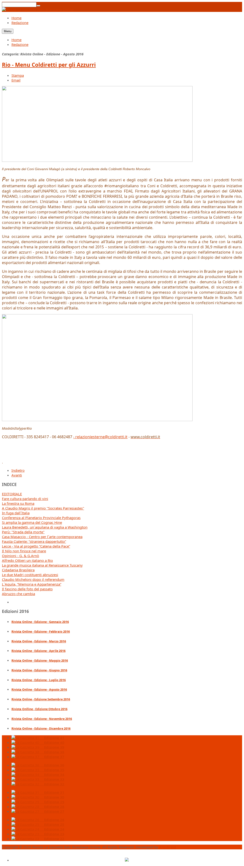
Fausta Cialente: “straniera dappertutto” (34, 541)
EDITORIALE (12, 493)
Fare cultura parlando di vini (25, 498)
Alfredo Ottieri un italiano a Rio (27, 560)
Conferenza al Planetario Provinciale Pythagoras (41, 517)
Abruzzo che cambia (18, 593)
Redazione (19, 44)
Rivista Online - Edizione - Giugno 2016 (39, 670)
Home (16, 39)
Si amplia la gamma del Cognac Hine (32, 522)
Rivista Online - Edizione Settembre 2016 (40, 699)
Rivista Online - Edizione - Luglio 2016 (38, 680)
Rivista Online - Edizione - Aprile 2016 (38, 651)
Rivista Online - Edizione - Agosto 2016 (39, 690)
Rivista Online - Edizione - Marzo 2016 (38, 641)
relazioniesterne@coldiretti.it (101, 436)
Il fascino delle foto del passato (27, 589)
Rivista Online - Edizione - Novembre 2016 (41, 719)
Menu (7, 31)
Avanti (16, 475)
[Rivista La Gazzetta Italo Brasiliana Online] (38, 9)
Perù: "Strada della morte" (23, 531)
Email (15, 80)
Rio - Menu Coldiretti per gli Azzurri (49, 64)
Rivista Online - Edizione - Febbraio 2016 (40, 632)
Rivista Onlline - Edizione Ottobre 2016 (39, 709)
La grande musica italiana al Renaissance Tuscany (42, 565)
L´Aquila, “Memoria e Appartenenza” (31, 584)
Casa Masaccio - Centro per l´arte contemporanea (42, 536)
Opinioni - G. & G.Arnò (20, 555)
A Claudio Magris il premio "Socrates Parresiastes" (43, 508)
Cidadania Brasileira (18, 570)
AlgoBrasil (167, 847)
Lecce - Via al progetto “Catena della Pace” (36, 546)
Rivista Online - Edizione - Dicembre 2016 (41, 728)
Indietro (18, 470)
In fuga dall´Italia (16, 512)
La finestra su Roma (18, 503)
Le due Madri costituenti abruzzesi (30, 574)
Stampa (17, 75)
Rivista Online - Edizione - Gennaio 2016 (40, 622)
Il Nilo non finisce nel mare (24, 550)
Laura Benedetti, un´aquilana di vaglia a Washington (44, 527)
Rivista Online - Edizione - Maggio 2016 (39, 661)
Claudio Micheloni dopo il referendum (33, 579)
